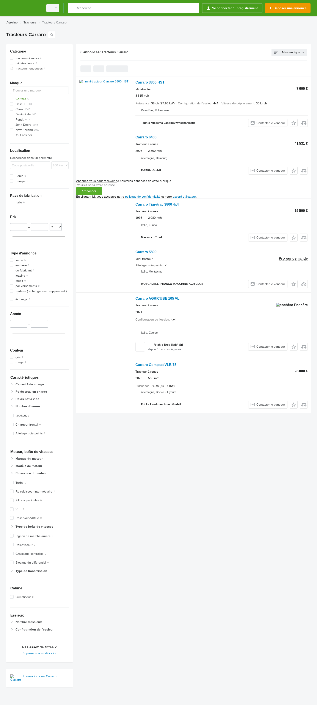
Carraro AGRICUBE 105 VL (157, 298)
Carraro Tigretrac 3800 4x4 (157, 204)
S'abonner (89, 191)
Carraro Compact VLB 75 (155, 365)
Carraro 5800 (146, 252)
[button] (294, 123)
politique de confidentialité (142, 196)
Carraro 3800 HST (150, 82)
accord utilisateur (184, 196)
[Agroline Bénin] (23, 8)
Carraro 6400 (146, 137)
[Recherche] (72, 8)
